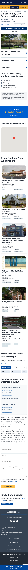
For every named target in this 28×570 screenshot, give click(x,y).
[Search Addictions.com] (21, 2)
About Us (15, 542)
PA (10, 21)
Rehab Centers (8, 11)
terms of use (13, 481)
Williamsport (5, 21)
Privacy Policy (14, 560)
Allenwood (5, 372)
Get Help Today (12, 566)
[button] (14, 138)
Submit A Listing (15, 546)
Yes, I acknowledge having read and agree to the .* (12, 480)
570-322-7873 (5, 24)
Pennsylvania (17, 11)
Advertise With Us (15, 550)
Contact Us (15, 538)
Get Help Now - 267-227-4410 (14, 29)
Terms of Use (14, 557)
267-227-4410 (15, 112)
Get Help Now (5, 7)
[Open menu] (25, 2)
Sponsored (23, 7)
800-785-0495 (14, 7)
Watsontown (16, 372)
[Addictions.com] (1, 11)
